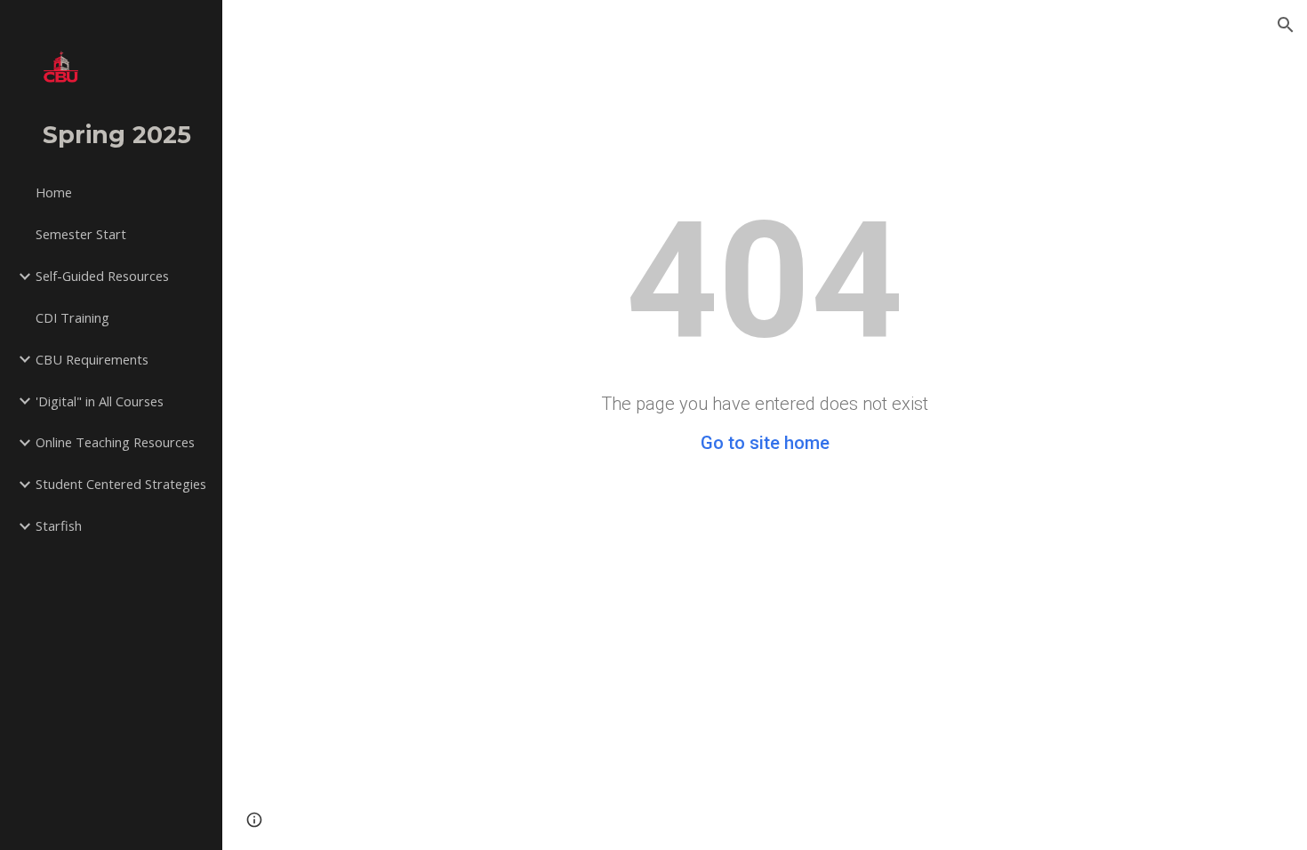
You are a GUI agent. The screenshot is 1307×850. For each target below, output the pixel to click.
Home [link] (54, 192)
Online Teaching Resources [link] (115, 442)
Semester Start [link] (81, 234)
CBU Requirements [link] (92, 359)
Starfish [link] (59, 525)
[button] (1285, 25)
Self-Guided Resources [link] (102, 276)
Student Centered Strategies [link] (121, 484)
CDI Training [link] (72, 317)
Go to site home (765, 442)
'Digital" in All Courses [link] (100, 401)
